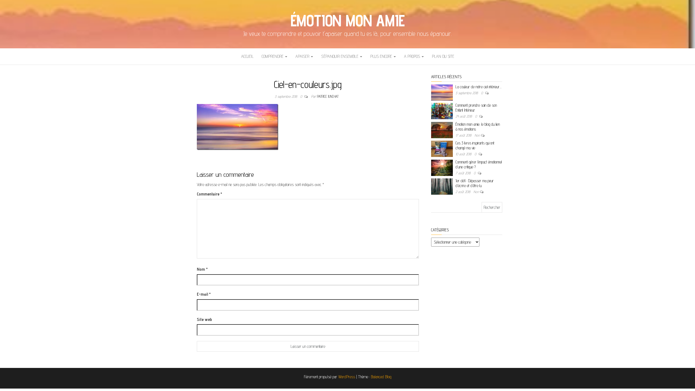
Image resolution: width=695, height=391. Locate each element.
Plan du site (443, 56)
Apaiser (302, 56)
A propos (412, 56)
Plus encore (381, 56)
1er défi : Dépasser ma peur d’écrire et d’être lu (475, 183)
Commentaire (209, 194)
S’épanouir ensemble (340, 56)
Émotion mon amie (347, 20)
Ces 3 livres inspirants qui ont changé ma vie (475, 145)
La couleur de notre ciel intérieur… (478, 86)
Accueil (247, 56)
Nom (202, 269)
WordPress (346, 376)
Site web (204, 319)
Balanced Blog (381, 376)
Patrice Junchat (328, 96)
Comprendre (273, 56)
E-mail (204, 294)
